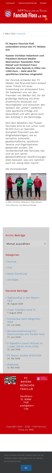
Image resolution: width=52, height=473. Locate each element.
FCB (9, 267)
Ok (26, 468)
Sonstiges (12, 279)
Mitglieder (13, 364)
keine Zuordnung (17, 273)
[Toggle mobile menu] (46, 19)
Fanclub (21, 33)
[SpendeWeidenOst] (26, 174)
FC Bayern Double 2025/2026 (24, 355)
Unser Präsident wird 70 (21, 309)
